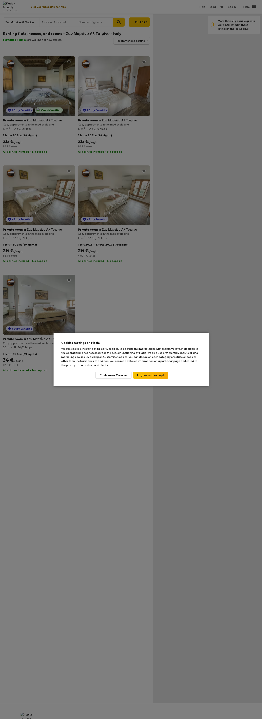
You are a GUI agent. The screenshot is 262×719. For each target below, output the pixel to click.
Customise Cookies (113, 375)
